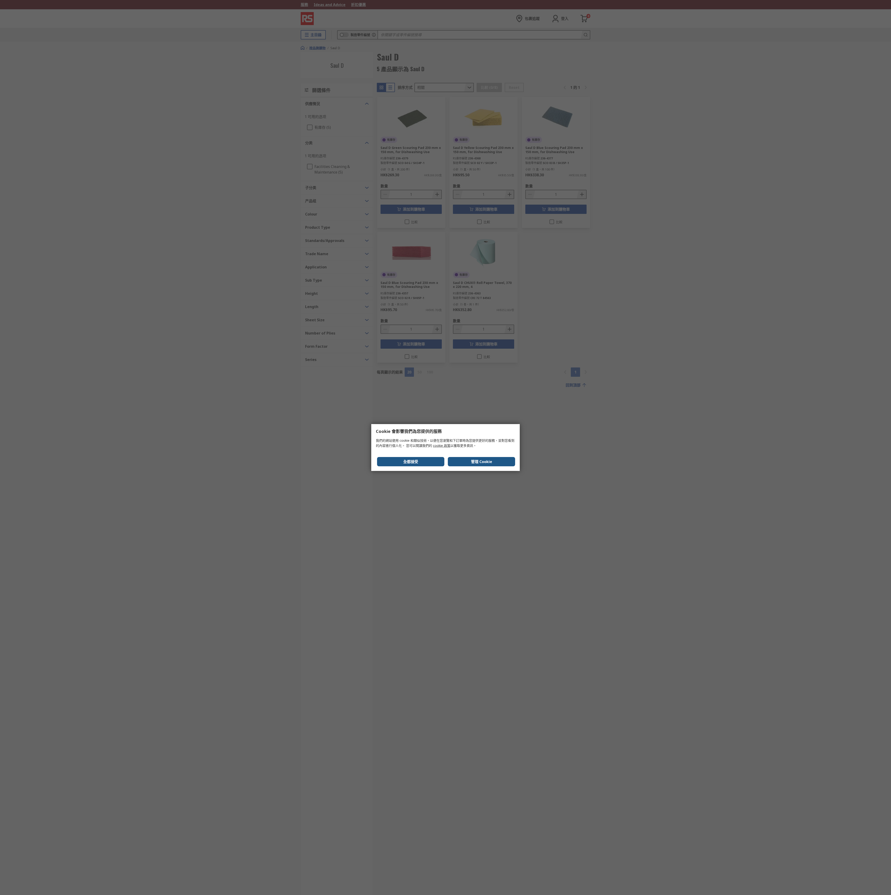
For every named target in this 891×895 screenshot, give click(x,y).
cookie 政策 (441, 445)
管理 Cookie (481, 461)
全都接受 (410, 461)
